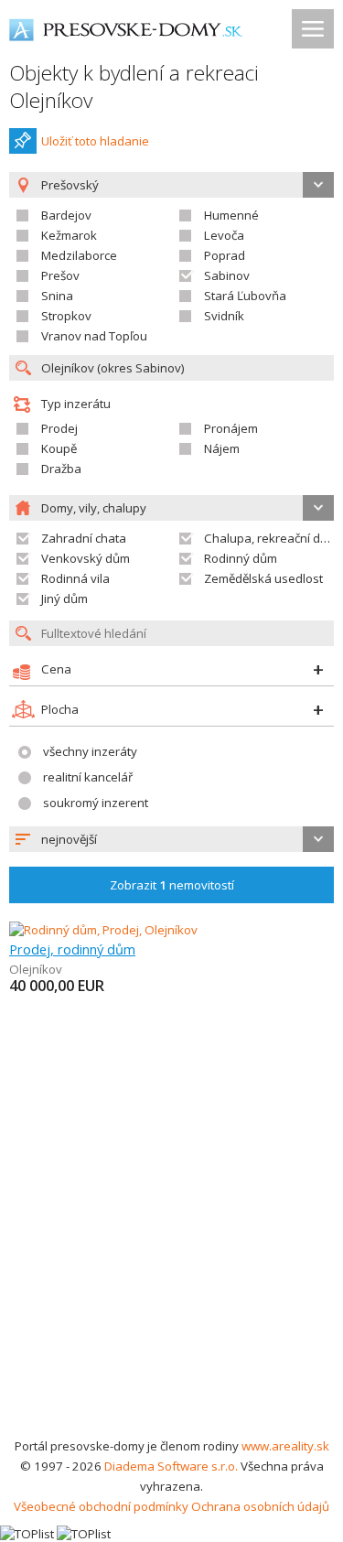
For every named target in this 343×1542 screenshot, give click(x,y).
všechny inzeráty (90, 751)
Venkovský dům (85, 558)
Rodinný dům (240, 558)
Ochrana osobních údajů (260, 1506)
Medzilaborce (79, 255)
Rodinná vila (75, 578)
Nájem (222, 448)
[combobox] (171, 839)
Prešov (60, 275)
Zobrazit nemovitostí (172, 885)
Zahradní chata (83, 538)
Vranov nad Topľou (94, 336)
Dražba (61, 468)
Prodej (59, 428)
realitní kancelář (88, 777)
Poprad (224, 255)
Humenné (231, 215)
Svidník (224, 315)
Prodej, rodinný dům (72, 949)
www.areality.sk (285, 1446)
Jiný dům (64, 598)
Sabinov (227, 275)
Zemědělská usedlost (263, 578)
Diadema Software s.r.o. (171, 1466)
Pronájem (231, 428)
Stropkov (66, 315)
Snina (57, 295)
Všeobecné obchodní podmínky (101, 1506)
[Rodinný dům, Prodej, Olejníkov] (103, 930)
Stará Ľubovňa (245, 295)
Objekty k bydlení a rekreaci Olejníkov (134, 86)
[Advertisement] (171, 1255)
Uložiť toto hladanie (95, 141)
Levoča (224, 235)
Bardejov (66, 215)
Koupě (59, 448)
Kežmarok (69, 235)
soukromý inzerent (95, 802)
